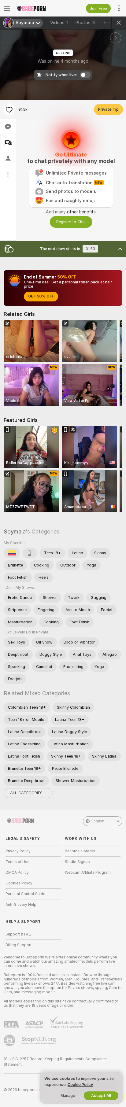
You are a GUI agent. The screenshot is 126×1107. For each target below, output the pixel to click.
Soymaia (15, 531)
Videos (59, 22)
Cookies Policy (19, 883)
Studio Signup (77, 862)
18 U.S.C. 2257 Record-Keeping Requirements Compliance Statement (55, 1062)
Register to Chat (71, 222)
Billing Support (18, 945)
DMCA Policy (17, 872)
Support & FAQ (18, 934)
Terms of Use (17, 862)
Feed (109, 22)
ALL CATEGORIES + (28, 793)
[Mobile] (30, 553)
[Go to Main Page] (38, 8)
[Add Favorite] (9, 109)
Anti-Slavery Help (21, 904)
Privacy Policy (18, 851)
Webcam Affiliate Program (88, 872)
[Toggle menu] (6, 8)
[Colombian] (12, 553)
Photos (86, 22)
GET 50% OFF (41, 296)
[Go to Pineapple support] (10, 1040)
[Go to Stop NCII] (39, 1040)
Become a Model (80, 851)
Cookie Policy (80, 1084)
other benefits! (82, 211)
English (97, 821)
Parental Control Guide (25, 894)
